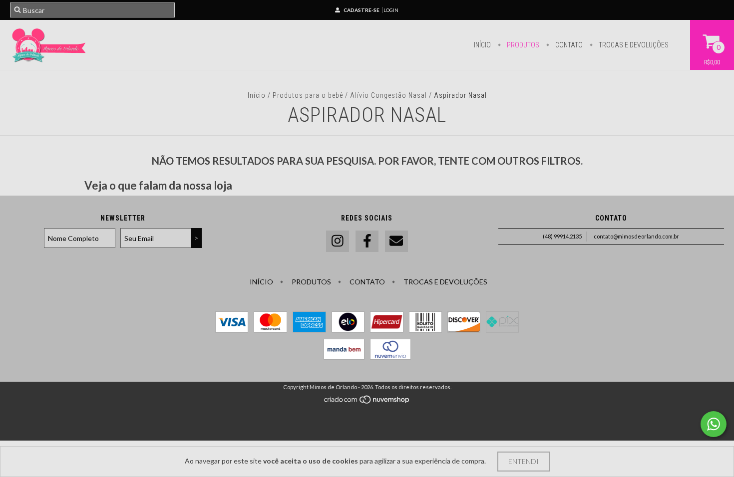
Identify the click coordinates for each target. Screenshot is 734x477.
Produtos (522, 45)
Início (482, 45)
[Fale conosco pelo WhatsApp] (714, 424)
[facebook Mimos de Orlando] (367, 241)
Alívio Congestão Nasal (389, 95)
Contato (568, 45)
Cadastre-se (361, 10)
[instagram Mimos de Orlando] (337, 241)
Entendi (523, 461)
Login (390, 10)
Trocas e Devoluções (633, 45)
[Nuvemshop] (367, 402)
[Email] (396, 241)
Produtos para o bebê (308, 95)
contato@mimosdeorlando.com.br (636, 236)
